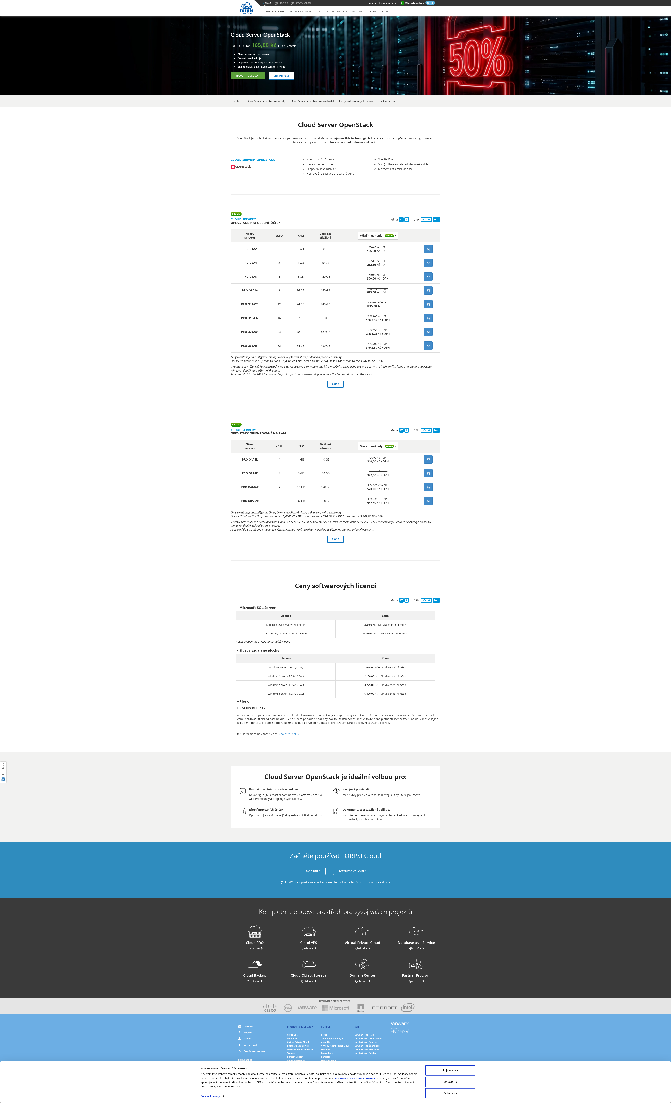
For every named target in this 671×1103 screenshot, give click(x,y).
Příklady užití (387, 101)
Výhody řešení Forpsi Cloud (335, 1045)
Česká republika (386, 3)
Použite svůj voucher (254, 1050)
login (431, 3)
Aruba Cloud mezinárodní (368, 1038)
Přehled (236, 101)
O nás (384, 11)
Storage (291, 1053)
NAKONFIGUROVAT (248, 75)
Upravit (448, 1081)
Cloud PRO (255, 942)
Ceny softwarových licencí (356, 101)
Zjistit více (253, 948)
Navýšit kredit (250, 1044)
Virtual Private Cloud (362, 942)
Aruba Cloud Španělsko (367, 1045)
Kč (401, 219)
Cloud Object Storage (309, 975)
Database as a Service (416, 942)
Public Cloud (275, 11)
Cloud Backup (254, 975)
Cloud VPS (308, 942)
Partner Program (416, 975)
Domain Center (362, 975)
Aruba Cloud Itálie (364, 1034)
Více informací (281, 75)
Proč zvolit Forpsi (364, 11)
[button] (378, 236)
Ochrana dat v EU (330, 1060)
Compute (292, 1038)
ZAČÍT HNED (312, 871)
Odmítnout (450, 1093)
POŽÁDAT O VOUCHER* (352, 871)
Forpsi (324, 1034)
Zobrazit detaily (210, 1096)
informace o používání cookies (355, 1078)
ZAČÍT (335, 384)
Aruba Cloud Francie (366, 1042)
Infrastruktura (336, 11)
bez (436, 219)
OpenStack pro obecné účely (266, 101)
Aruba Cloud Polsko (365, 1053)
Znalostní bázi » (289, 734)
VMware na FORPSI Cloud (305, 11)
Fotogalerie (327, 1053)
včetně (426, 219)
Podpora (247, 1032)
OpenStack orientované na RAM (312, 101)
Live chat (248, 1026)
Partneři (325, 1056)
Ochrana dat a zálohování (300, 1049)
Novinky (325, 1049)
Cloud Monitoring (296, 1060)
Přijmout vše (450, 1070)
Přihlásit (247, 1038)
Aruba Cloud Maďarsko (367, 1049)
